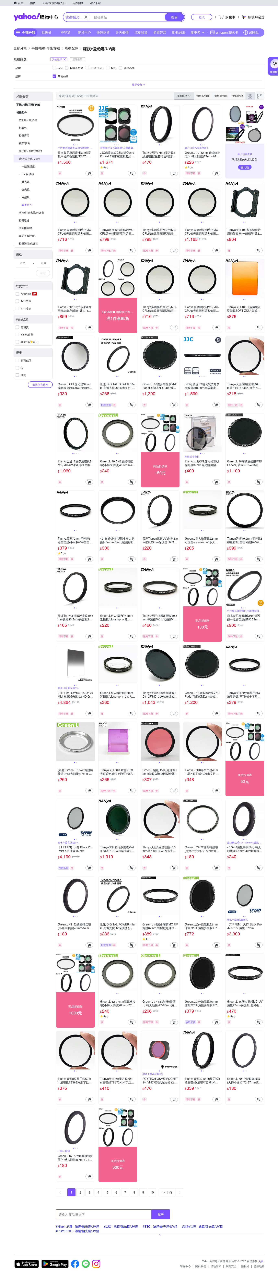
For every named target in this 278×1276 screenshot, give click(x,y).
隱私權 (245, 1266)
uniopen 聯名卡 (227, 32)
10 (152, 1192)
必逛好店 (159, 32)
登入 (202, 17)
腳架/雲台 (24, 143)
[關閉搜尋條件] (85, 17)
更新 (261, 1261)
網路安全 (231, 1266)
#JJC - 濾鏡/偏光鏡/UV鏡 (121, 1226)
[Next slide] (92, 124)
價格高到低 (221, 96)
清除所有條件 (40, 384)
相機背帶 (24, 135)
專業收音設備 (27, 236)
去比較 (245, 167)
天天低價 (122, 32)
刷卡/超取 (179, 32)
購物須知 (216, 1266)
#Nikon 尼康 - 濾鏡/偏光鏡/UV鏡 (77, 1226)
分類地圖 (259, 1266)
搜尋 (161, 1214)
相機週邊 (24, 220)
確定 (43, 273)
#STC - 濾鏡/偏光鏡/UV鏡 (160, 1226)
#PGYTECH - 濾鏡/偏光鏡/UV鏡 (77, 1231)
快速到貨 (103, 32)
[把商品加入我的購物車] (89, 173)
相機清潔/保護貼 (28, 243)
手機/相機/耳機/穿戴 (28, 104)
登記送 (65, 32)
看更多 (195, 32)
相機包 (23, 128)
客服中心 (185, 1266)
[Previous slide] (58, 124)
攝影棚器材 (25, 228)
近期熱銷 (237, 96)
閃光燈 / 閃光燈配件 (30, 151)
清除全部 (77, 59)
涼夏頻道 (141, 32)
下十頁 (167, 1192)
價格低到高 (202, 96)
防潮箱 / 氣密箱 (28, 120)
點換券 (46, 32)
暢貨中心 (84, 32)
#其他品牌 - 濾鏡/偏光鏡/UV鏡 (202, 1226)
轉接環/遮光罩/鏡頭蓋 (31, 212)
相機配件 (21, 112)
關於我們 (200, 1266)
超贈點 (254, 32)
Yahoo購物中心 (36, 17)
